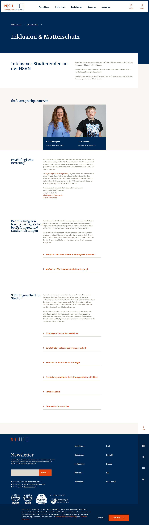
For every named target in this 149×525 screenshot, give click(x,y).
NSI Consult (111, 481)
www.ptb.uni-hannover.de (50, 197)
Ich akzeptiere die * (27, 482)
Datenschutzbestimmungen (32, 482)
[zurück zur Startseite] (21, 439)
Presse (109, 463)
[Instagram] (143, 468)
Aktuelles (79, 481)
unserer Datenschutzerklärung (66, 516)
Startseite (16, 24)
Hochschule (33, 24)
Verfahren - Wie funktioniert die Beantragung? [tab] (67, 269)
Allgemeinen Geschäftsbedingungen (34, 484)
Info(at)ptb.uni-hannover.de (53, 195)
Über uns (78, 472)
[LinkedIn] (143, 456)
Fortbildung (80, 463)
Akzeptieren (117, 518)
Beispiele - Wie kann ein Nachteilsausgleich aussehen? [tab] (71, 254)
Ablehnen (100, 518)
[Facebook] (143, 445)
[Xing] (143, 479)
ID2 (107, 472)
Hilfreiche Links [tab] (53, 392)
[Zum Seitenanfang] (143, 428)
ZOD (108, 446)
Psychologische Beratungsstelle (56, 174)
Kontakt (109, 455)
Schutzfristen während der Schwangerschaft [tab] (66, 348)
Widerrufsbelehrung (29, 487)
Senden (44, 473)
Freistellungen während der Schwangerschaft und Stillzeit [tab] (72, 377)
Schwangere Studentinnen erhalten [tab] (62, 333)
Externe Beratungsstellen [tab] (57, 406)
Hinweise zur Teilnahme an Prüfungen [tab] (63, 362)
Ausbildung (79, 446)
